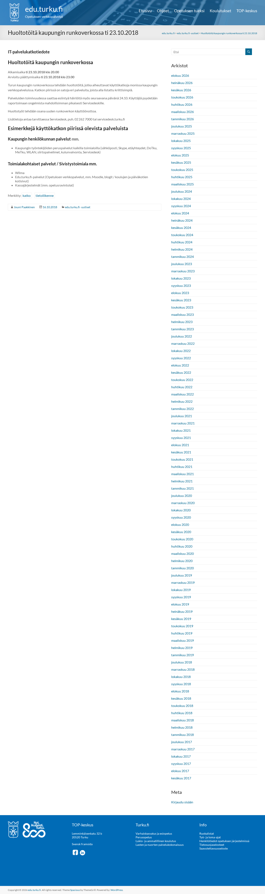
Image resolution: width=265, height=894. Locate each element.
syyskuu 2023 (181, 285)
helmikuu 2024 (182, 249)
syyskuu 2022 (181, 358)
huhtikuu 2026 (181, 104)
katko (27, 195)
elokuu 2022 (180, 365)
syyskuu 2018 (181, 684)
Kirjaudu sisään (182, 802)
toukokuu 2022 (182, 380)
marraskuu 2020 (183, 503)
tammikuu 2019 (182, 655)
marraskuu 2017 (183, 749)
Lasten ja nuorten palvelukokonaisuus (160, 844)
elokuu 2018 (180, 691)
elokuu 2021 (180, 445)
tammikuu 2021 (182, 488)
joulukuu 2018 (181, 662)
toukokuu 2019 (182, 626)
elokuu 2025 (180, 155)
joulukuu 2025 (181, 126)
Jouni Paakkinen (24, 207)
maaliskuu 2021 (182, 474)
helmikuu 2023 (182, 322)
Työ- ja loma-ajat (210, 837)
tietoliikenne (45, 195)
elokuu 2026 (180, 75)
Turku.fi (142, 824)
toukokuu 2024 (182, 235)
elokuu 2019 (180, 604)
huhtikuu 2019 (181, 633)
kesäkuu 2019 (181, 619)
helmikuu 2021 (182, 481)
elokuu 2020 (180, 524)
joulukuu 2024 (181, 191)
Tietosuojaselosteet (211, 844)
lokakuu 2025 (181, 141)
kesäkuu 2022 (181, 372)
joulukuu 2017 (181, 742)
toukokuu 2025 (182, 170)
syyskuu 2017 (181, 763)
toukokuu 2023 (182, 307)
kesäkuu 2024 (181, 228)
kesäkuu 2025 (181, 162)
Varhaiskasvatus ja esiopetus (154, 833)
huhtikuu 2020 (181, 546)
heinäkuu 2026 (182, 83)
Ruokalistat (206, 833)
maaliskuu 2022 (182, 394)
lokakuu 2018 (181, 677)
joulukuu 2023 (181, 264)
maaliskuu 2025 (182, 184)
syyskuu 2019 (181, 597)
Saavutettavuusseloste (213, 848)
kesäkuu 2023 (181, 300)
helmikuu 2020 (182, 561)
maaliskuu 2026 (182, 112)
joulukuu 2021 (181, 416)
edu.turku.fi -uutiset (77, 207)
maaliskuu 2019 (182, 640)
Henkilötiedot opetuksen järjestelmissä (224, 841)
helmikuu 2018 (182, 727)
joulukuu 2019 (181, 575)
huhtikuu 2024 (181, 242)
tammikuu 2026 (182, 119)
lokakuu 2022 (181, 351)
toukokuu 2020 (182, 539)
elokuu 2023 (180, 293)
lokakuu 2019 (181, 590)
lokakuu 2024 (181, 199)
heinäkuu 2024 (182, 220)
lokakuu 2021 (181, 430)
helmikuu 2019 (182, 648)
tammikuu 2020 (182, 568)
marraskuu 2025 (183, 133)
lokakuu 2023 (181, 278)
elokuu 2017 (180, 771)
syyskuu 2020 (181, 517)
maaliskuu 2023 (182, 314)
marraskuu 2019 (183, 582)
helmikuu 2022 (182, 401)
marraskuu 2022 (183, 343)
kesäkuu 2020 (181, 532)
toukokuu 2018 (182, 706)
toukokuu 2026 (182, 97)
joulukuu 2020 (181, 495)
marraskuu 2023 (183, 271)
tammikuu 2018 (182, 735)
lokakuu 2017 (181, 756)
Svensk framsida (82, 844)
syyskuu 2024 (181, 206)
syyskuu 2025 (181, 148)
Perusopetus (144, 837)
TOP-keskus (246, 10)
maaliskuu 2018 (182, 720)
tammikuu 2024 (182, 256)
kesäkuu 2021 (181, 452)
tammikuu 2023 (182, 329)
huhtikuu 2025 (181, 177)
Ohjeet (163, 10)
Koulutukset (220, 10)
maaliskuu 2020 (182, 553)
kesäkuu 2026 (181, 90)
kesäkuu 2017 (181, 778)
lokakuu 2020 (181, 510)
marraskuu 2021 (183, 423)
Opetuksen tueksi (189, 10)
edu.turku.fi (44, 8)
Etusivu (145, 10)
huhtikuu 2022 (181, 387)
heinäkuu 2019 (182, 611)
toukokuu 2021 (182, 459)
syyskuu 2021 (181, 438)
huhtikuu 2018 (181, 713)
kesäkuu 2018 (181, 698)
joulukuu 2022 (181, 336)
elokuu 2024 (180, 213)
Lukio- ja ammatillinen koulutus (156, 841)
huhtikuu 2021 (181, 467)
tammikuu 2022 (182, 409)
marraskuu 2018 (183, 669)
